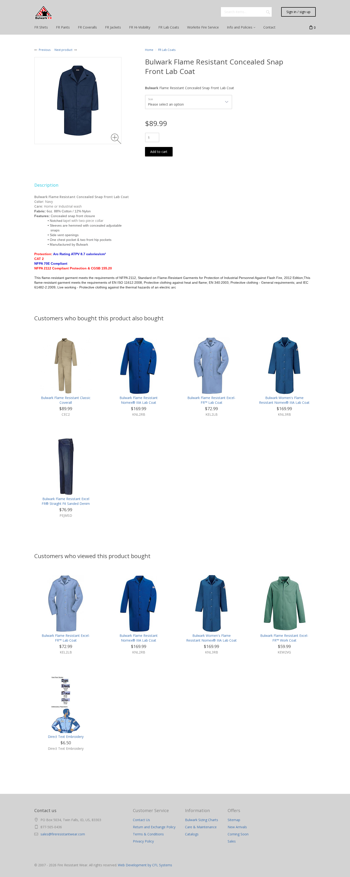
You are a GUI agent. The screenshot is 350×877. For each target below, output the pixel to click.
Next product (63, 50)
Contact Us (141, 820)
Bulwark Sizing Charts (201, 820)
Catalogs (192, 834)
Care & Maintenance (201, 827)
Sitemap (234, 820)
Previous (44, 50)
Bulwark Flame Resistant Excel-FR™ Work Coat (284, 638)
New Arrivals (237, 827)
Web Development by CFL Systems (145, 865)
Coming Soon (238, 834)
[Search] (268, 12)
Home (149, 50)
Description (46, 185)
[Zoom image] (116, 139)
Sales (232, 841)
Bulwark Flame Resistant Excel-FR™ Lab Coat (211, 400)
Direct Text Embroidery (66, 736)
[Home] (43, 12)
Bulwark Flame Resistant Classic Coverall (65, 400)
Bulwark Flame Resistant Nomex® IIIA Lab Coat (139, 400)
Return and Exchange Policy (154, 827)
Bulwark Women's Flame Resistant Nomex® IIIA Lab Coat (284, 400)
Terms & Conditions (148, 834)
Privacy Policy (143, 841)
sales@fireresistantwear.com (62, 834)
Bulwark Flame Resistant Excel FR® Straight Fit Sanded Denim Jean (66, 504)
